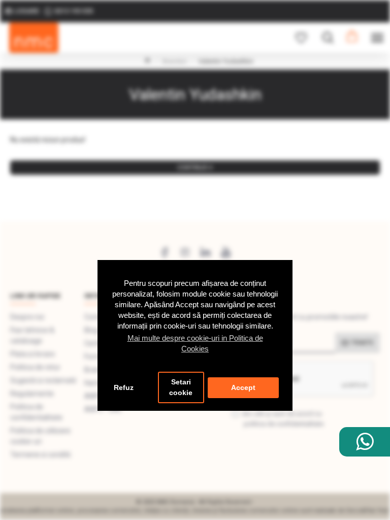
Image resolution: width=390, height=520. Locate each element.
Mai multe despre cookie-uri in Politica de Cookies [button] (195, 343)
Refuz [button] (124, 388)
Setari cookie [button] (180, 387)
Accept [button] (243, 388)
